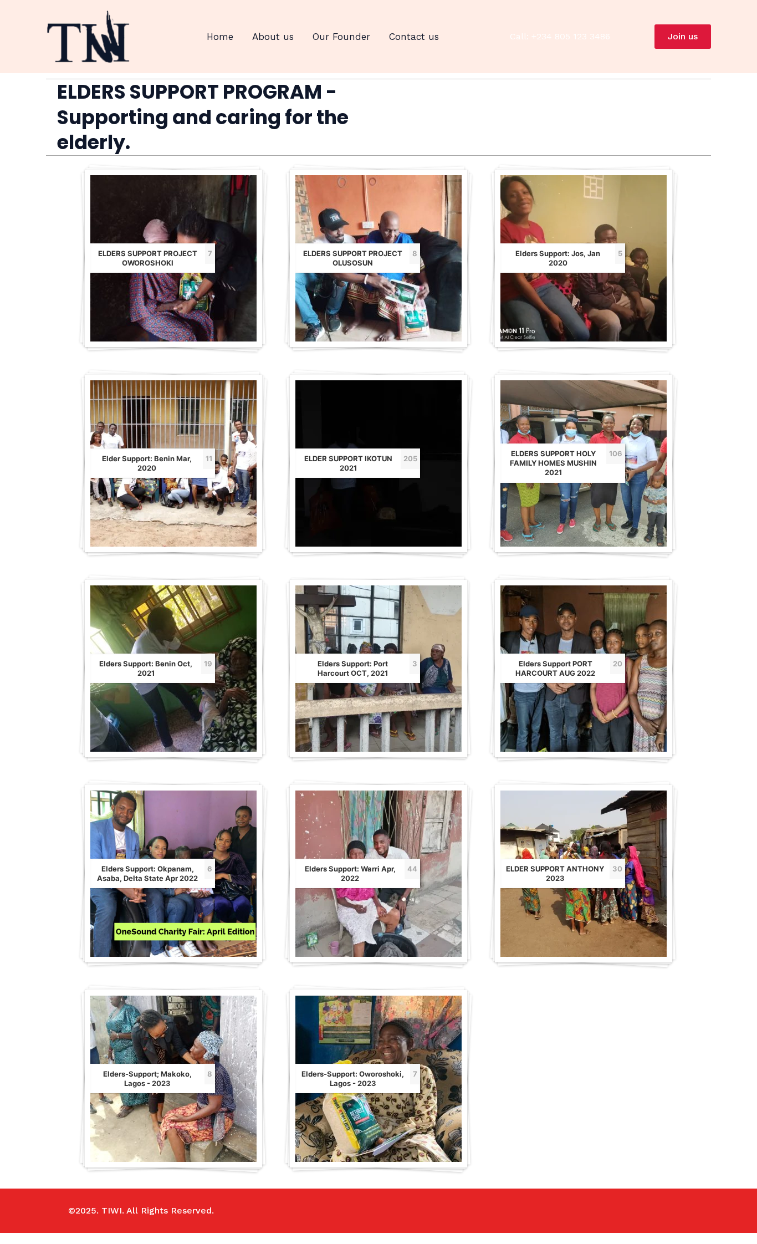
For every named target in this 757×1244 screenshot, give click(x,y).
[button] (682, 36)
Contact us (414, 36)
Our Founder (341, 36)
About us (273, 36)
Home (220, 36)
